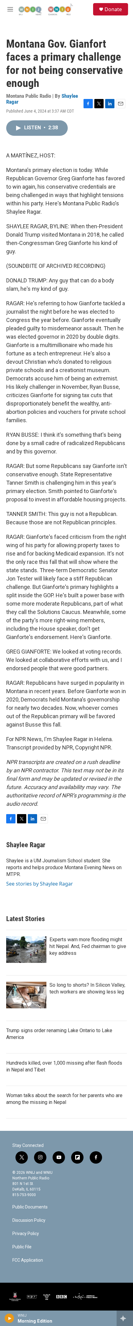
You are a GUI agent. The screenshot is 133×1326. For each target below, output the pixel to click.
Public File (22, 1247)
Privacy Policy (25, 1233)
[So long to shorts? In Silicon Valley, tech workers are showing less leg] (26, 995)
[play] (9, 1318)
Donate (113, 9)
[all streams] (125, 1318)
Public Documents (30, 1207)
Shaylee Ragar (25, 845)
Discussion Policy (28, 1220)
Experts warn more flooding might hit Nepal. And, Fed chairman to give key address (87, 946)
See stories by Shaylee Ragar (39, 883)
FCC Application (27, 1260)
